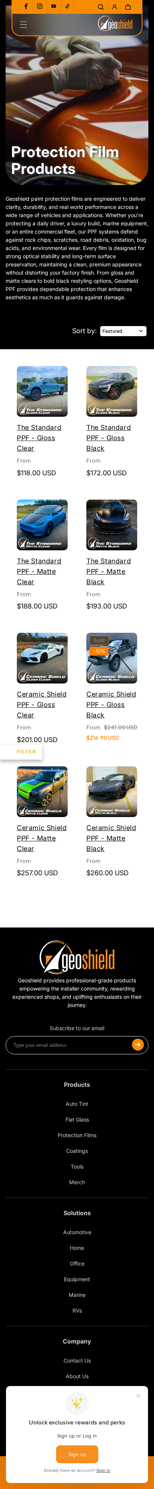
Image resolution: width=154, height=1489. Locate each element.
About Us (77, 1376)
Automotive (77, 1232)
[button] (100, 7)
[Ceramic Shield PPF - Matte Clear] (42, 792)
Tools (77, 1166)
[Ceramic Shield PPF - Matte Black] (111, 792)
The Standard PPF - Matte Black (108, 571)
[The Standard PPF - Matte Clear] (42, 526)
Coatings (77, 1151)
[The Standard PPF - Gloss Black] (111, 392)
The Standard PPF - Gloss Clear (39, 437)
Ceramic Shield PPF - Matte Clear (42, 838)
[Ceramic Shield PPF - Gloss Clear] (42, 659)
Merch (77, 1182)
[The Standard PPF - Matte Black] (111, 526)
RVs (77, 1310)
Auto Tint (77, 1104)
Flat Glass (77, 1119)
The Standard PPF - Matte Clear (39, 571)
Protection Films (77, 1135)
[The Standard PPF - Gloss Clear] (42, 392)
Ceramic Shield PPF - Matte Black (111, 838)
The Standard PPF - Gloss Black (108, 437)
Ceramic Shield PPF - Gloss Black (111, 704)
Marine (77, 1295)
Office (77, 1263)
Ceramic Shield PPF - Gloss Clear (42, 704)
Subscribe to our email (77, 1028)
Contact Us (77, 1360)
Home (77, 1248)
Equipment (77, 1279)
